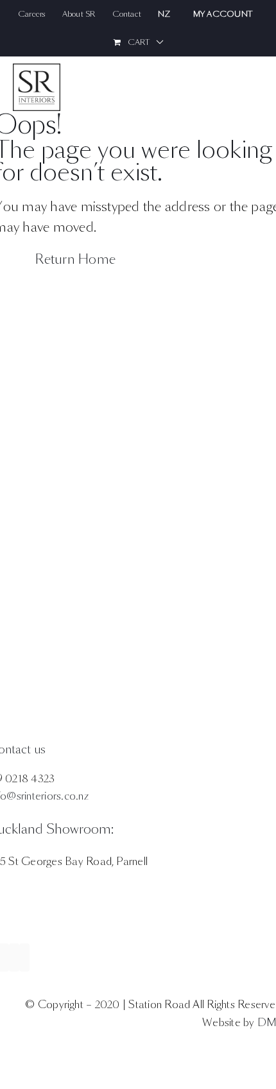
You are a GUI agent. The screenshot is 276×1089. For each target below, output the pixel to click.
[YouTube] (24, 957)
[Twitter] (14, 957)
